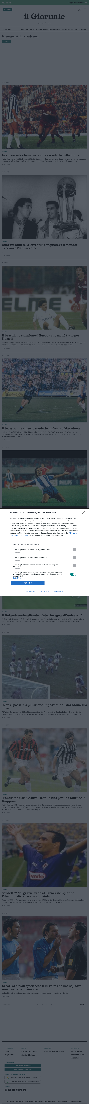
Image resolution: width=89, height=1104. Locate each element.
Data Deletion (31, 591)
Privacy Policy (58, 591)
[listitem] (44, 544)
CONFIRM (28, 583)
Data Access (44, 591)
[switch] (73, 549)
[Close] (84, 513)
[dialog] (44, 552)
